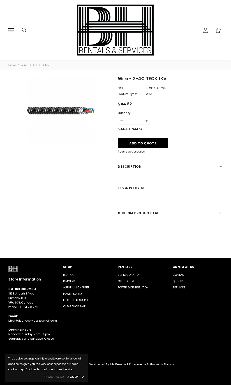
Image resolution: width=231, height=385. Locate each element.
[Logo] (115, 30)
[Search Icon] (24, 30)
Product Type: (127, 94)
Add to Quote (142, 143)
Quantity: (124, 113)
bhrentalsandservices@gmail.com (32, 320)
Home (12, 65)
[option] (60, 110)
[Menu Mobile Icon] (11, 30)
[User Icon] (205, 30)
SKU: (120, 88)
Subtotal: (124, 129)
